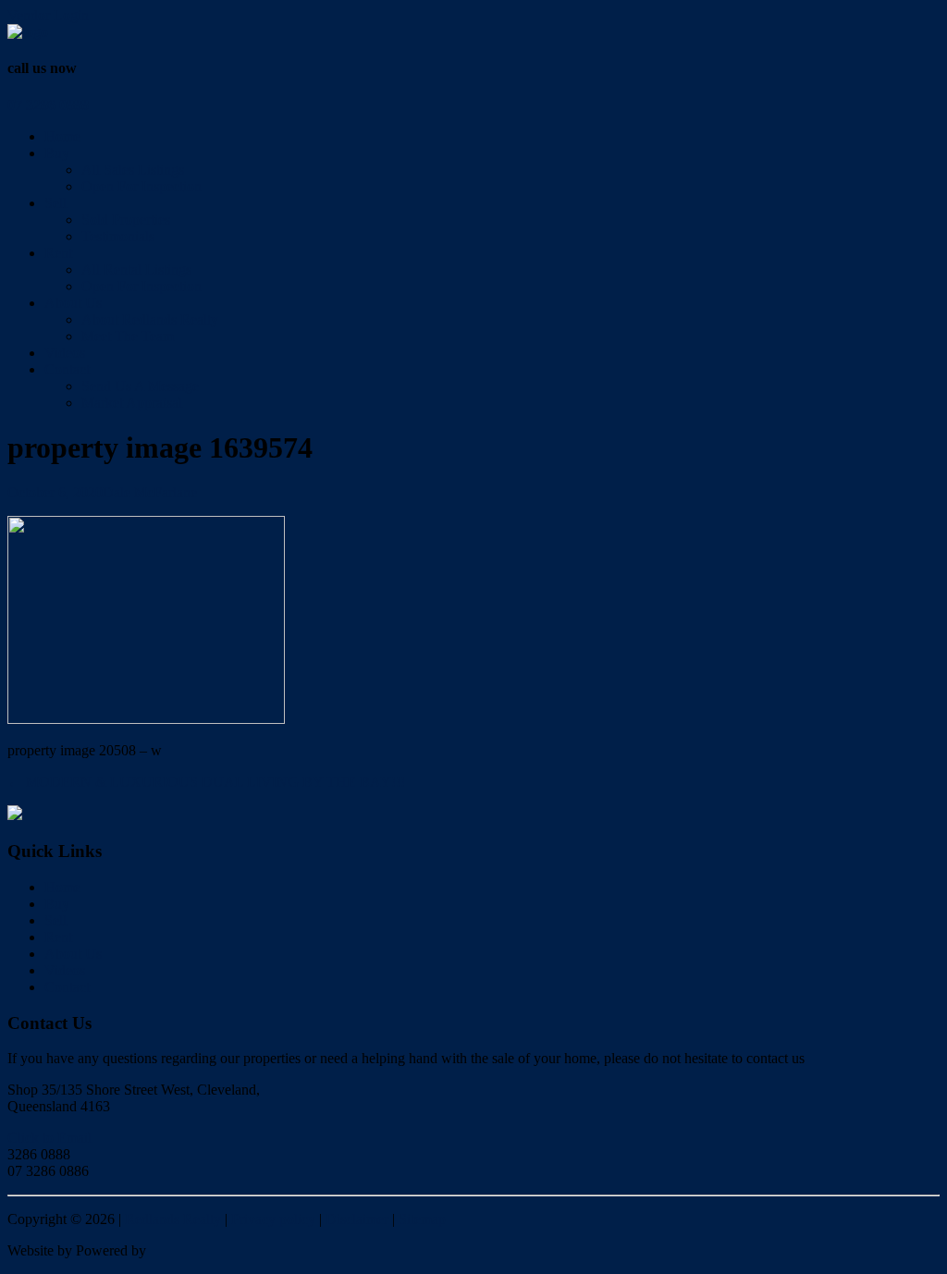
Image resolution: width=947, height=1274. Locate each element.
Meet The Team (127, 336)
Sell (55, 203)
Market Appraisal (131, 402)
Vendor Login (48, 15)
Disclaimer (357, 1219)
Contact (67, 369)
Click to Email (49, 1137)
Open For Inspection (141, 186)
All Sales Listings (132, 170)
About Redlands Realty (149, 319)
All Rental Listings (136, 269)
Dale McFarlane (150, 492)
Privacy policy (273, 1219)
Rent (58, 253)
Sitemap (422, 1219)
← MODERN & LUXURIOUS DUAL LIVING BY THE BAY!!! (206, 782)
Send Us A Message (140, 386)
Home (62, 136)
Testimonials (117, 236)
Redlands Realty (173, 1219)
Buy (56, 153)
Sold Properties (125, 219)
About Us (73, 303)
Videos (64, 353)
